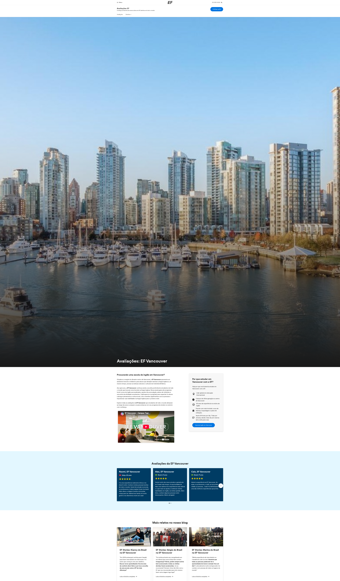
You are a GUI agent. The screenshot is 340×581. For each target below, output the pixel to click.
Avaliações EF (123, 8)
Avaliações (120, 14)
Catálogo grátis (217, 9)
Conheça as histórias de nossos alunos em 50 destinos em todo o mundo (136, 10)
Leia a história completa (127, 576)
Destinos (128, 14)
